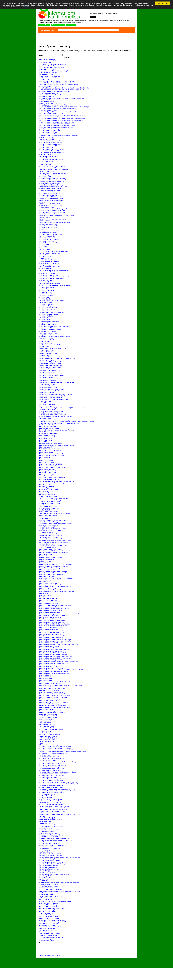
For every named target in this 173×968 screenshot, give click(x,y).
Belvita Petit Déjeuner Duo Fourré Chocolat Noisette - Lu (55, 91)
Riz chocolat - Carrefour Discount (48, 836)
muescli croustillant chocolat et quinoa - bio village (53, 571)
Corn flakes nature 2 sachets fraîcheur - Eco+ (52, 312)
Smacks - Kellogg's (44, 850)
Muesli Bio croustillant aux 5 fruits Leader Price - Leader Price (56, 591)
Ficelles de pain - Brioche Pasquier (49, 428)
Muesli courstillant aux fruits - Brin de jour (51, 602)
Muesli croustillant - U (45, 675)
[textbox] (88, 30)
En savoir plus (26, 6)
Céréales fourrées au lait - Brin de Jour (50, 190)
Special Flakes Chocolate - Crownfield (50, 853)
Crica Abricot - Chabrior (45, 343)
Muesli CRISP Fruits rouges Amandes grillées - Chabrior (55, 605)
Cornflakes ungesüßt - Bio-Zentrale (49, 321)
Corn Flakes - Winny (44, 319)
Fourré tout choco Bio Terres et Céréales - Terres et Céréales (56, 481)
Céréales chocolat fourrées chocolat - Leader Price (53, 180)
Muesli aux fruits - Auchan (46, 576)
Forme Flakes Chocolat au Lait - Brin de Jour (52, 477)
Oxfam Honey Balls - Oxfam (47, 739)
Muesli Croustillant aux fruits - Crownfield (50, 627)
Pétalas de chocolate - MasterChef (49, 757)
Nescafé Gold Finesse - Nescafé (48, 717)
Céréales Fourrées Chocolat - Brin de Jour (51, 193)
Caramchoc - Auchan (45, 164)
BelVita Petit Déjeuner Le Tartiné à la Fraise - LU (53, 95)
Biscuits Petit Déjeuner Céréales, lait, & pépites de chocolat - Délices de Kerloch (62, 118)
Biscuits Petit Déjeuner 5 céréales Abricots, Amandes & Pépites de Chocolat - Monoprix (64, 106)
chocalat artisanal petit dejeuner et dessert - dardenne (54, 222)
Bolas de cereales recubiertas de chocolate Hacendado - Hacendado (58, 135)
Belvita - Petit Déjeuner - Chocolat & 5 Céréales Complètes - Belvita (58, 84)
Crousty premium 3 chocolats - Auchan (50, 363)
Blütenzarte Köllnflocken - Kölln (48, 134)
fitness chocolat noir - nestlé (47, 435)
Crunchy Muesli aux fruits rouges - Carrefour (51, 389)
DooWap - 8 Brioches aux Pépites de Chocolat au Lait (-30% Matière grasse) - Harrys (63, 408)
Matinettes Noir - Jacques (46, 554)
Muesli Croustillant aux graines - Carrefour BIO (52, 636)
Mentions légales (50, 955)
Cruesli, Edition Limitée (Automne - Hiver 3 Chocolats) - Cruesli (57, 382)
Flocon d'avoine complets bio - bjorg (49, 449)
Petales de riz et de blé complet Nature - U (51, 785)
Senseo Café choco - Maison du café (49, 847)
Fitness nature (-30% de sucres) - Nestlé (50, 443)
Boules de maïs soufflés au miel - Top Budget (52, 149)
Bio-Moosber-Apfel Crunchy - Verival (49, 103)
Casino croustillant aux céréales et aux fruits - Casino (54, 168)
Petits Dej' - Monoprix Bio (46, 796)
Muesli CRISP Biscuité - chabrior (48, 603)
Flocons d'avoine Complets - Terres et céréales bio (53, 467)
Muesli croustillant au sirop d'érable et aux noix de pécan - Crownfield (59, 614)
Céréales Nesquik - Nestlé (46, 207)
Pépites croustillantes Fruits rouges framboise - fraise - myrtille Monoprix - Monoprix (63, 751)
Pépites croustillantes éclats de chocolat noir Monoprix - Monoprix (58, 750)
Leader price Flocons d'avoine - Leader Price (51, 539)
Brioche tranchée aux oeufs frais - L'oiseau (51, 159)
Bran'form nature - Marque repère (48, 156)
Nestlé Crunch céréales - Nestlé (48, 728)
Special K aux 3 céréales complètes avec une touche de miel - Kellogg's (59, 857)
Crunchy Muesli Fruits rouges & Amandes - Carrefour (54, 399)
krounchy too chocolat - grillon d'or (48, 537)
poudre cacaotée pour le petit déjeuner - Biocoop (53, 809)
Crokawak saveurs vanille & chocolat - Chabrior (52, 348)
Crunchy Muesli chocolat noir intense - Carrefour (52, 396)
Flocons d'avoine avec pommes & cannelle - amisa (53, 454)
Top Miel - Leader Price (45, 899)
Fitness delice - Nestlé (45, 438)
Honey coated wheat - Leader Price (49, 508)
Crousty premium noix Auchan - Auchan (50, 367)
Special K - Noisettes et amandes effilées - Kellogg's (54, 874)
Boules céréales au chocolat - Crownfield (50, 142)
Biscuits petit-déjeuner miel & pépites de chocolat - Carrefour (56, 122)
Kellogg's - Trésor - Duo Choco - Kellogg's (51, 530)
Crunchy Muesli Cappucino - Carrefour (50, 391)
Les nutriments (71, 25)
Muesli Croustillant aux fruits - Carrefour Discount (53, 625)
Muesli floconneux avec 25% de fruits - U (50, 683)
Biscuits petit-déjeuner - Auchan (48, 110)
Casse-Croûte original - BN (46, 175)
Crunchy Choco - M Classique (47, 386)
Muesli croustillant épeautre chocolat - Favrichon (53, 654)
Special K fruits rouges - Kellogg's (48, 867)
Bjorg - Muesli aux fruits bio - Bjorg (49, 129)
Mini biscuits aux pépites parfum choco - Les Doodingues (55, 564)
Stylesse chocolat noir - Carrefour (48, 884)
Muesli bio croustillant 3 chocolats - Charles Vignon (53, 590)
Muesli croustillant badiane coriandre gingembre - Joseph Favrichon (58, 644)
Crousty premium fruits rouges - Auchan (50, 365)
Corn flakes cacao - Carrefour (47, 287)
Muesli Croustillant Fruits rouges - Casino (50, 660)
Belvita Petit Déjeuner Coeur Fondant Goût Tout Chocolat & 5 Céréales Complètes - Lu (64, 88)
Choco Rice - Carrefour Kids (47, 248)
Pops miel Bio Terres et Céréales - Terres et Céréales (54, 806)
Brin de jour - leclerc (44, 158)
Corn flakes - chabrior (45, 292)
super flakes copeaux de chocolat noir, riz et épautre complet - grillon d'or (60, 891)
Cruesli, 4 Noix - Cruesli (45, 369)
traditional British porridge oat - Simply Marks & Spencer (55, 901)
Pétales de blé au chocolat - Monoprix (49, 767)
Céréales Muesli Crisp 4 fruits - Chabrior (50, 205)
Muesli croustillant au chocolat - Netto (49, 612)
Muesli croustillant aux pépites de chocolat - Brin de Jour (55, 639)
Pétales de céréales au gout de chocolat (50, 770)
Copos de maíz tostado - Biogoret (48, 275)
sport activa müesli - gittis (46, 879)
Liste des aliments (44, 25)
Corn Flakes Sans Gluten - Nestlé (48, 314)
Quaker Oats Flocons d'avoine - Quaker (50, 819)
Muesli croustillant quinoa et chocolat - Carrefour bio (54, 673)
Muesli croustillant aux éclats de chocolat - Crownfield (54, 624)
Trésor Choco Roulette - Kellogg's (48, 903)
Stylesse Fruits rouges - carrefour (48, 886)
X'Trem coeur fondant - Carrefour (48, 935)
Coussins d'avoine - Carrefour (47, 340)
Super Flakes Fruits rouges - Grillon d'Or (50, 893)
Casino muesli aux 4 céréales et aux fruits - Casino (53, 173)
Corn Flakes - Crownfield (46, 295)
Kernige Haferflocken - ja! (46, 532)
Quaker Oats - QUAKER (46, 821)
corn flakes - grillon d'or (45, 302)
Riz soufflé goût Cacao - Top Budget (49, 843)
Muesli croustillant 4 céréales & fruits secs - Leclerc (54, 608)
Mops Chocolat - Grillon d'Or (47, 569)
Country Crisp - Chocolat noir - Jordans (50, 329)
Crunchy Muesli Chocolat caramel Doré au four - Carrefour (55, 394)
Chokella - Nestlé (43, 255)
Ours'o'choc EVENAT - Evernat (48, 738)
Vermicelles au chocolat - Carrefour (49, 916)
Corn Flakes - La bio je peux (47, 309)
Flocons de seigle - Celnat (46, 474)
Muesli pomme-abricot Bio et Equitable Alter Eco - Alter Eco (56, 694)
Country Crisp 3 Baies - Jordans (48, 323)
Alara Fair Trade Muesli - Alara (47, 66)
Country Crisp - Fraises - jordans (48, 333)
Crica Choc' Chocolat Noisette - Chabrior (50, 345)
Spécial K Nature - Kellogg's (47, 872)
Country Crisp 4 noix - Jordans (47, 324)
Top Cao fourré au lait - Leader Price (49, 898)
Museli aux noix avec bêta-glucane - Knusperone (53, 711)
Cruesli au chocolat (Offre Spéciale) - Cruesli (51, 375)
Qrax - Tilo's (42, 816)
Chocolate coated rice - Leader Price (49, 253)
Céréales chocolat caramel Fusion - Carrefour (52, 178)
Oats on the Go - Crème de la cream (49, 734)
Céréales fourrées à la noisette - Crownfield (51, 188)
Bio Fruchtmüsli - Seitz (45, 100)
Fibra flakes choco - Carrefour (47, 426)
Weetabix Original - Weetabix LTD (48, 925)
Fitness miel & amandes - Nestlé (48, 442)
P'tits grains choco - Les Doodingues (49, 745)
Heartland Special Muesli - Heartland (49, 503)
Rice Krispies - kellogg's (45, 828)
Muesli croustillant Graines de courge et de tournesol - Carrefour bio (58, 661)
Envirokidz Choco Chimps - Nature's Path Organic (53, 414)
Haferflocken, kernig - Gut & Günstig (49, 501)
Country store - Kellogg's (46, 338)
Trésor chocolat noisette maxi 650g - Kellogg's (52, 908)
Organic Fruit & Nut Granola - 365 (48, 736)
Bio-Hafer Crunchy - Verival (46, 101)
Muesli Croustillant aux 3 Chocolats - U (50, 617)
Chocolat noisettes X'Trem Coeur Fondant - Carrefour (54, 251)
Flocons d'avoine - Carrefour (47, 459)
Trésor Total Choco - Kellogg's (47, 911)
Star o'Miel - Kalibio (44, 881)
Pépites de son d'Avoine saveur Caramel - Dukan (53, 753)
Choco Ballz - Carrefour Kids (47, 236)
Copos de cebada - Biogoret (47, 272)
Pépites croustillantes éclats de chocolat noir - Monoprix (55, 748)
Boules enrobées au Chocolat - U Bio (49, 151)
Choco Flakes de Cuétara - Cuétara (49, 239)
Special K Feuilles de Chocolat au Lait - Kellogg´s (53, 862)
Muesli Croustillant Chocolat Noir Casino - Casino (53, 653)
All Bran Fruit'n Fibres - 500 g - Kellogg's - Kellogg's (53, 71)
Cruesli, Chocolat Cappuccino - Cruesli (50, 380)
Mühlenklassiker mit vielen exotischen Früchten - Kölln (54, 707)
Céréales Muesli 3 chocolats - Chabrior (50, 203)
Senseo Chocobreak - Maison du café (49, 848)
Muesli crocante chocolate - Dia (48, 607)
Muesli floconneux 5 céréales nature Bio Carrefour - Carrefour (56, 682)
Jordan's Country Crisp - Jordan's (48, 511)
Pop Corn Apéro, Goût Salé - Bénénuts (50, 802)
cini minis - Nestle (44, 258)
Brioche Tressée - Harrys (46, 161)
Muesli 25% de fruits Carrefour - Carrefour (51, 574)
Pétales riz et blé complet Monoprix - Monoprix (52, 792)
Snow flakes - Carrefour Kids (47, 852)
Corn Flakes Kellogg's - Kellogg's (48, 307)
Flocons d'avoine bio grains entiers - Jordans (51, 455)
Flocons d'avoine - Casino (46, 460)
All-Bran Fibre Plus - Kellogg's (47, 69)
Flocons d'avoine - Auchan (46, 452)
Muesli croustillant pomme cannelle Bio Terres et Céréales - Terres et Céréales (61, 670)
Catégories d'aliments (58, 25)
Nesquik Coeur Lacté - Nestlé (47, 721)
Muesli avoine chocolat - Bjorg (47, 588)
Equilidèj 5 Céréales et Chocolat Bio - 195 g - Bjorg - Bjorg (55, 416)
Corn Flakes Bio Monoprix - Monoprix (49, 283)
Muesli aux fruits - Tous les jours (48, 583)
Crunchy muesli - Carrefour (46, 392)
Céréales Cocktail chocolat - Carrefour (50, 183)
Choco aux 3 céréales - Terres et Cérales (50, 234)
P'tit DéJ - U (42, 743)
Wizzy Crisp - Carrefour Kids (47, 928)
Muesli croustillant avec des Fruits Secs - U (51, 642)
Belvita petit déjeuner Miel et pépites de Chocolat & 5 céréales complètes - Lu (61, 98)
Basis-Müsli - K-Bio (44, 79)
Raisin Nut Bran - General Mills (47, 825)
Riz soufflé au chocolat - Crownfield (49, 842)
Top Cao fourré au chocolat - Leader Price (51, 896)
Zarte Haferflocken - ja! (45, 939)
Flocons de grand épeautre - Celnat (49, 471)
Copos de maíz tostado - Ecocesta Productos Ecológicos (55, 277)
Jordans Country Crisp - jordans (48, 515)
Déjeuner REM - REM (45, 401)
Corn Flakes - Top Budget (46, 316)
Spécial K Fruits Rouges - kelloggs (49, 869)
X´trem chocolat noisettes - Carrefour (49, 933)
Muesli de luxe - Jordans (46, 678)
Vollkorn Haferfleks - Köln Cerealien (49, 918)
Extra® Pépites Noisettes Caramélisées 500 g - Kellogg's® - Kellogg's (59, 423)
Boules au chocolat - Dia (46, 137)
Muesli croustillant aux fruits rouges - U (50, 634)
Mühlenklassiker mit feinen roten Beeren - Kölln (52, 705)
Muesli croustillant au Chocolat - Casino (50, 610)
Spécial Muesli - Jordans (46, 877)
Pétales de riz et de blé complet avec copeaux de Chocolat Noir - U (58, 784)
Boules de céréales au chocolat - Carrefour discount (54, 146)
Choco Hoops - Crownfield (46, 241)
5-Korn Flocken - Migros (45, 62)
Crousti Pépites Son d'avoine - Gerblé (49, 357)
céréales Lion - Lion (44, 202)
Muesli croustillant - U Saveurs (47, 677)
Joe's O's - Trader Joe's (45, 510)
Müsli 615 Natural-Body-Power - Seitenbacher (52, 712)
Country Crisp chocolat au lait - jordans (50, 328)
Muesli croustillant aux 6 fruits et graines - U (51, 622)
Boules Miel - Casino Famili (46, 154)
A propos (41, 955)
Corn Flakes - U (43, 317)
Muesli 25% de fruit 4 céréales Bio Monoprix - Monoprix (55, 573)
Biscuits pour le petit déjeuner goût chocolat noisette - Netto (56, 127)
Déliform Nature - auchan (46, 403)
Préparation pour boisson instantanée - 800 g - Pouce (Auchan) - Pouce (59, 814)
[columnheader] (66, 57)
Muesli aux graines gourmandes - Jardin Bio (51, 585)
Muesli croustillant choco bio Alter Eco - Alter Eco (53, 648)
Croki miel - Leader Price (46, 350)
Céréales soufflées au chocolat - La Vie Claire (52, 210)
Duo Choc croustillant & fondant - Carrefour (51, 411)
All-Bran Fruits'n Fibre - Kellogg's (48, 72)
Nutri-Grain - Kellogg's (45, 733)
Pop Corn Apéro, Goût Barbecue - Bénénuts (51, 799)
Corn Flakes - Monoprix (45, 311)
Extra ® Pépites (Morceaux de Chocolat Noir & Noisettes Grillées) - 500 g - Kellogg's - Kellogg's (66, 421)
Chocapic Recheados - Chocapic (48, 232)
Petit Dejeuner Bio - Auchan (47, 794)
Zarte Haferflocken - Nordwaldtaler (48, 940)
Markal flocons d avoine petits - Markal (50, 549)
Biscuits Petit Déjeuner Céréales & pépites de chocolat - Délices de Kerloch (60, 120)
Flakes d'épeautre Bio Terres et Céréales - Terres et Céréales (56, 445)
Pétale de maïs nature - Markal (47, 760)
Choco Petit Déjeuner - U (46, 244)
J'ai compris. (162, 3)
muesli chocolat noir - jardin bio (48, 600)
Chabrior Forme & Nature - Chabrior (49, 214)
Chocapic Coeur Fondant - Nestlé (48, 226)
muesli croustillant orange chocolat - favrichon (52, 668)
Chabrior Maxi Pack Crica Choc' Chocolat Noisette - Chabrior (56, 215)
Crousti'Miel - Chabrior (45, 355)
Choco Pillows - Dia (44, 246)
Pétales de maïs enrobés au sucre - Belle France (53, 774)
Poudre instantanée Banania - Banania (50, 813)
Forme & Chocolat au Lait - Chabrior (49, 476)
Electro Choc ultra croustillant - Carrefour (50, 413)
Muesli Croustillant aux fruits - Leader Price (51, 632)
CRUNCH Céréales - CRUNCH (47, 384)
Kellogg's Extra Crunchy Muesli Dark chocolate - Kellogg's (55, 523)
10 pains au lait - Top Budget (47, 59)
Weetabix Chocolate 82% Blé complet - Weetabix (53, 922)
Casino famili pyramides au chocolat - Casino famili (53, 169)
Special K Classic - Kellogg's (47, 859)
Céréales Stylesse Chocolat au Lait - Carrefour (52, 212)
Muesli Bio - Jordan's (45, 595)
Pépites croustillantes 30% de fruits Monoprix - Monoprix (55, 746)
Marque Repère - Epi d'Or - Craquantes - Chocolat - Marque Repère (58, 551)
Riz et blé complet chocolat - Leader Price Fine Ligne (54, 838)
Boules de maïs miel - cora (46, 147)
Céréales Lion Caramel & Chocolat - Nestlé (51, 198)
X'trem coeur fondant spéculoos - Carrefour (51, 937)
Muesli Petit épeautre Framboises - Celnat (51, 692)
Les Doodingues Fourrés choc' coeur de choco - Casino (55, 540)
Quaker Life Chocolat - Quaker (47, 818)
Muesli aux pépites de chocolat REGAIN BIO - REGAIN (55, 586)
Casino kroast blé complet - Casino (49, 171)
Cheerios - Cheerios (44, 217)
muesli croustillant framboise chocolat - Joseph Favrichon (55, 656)
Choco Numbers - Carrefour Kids (48, 243)
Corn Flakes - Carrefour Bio (46, 290)
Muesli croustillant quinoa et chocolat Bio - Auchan (53, 671)
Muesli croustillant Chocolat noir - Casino (50, 651)
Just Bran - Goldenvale (45, 518)
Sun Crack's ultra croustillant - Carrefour (50, 889)
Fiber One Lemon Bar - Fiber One (48, 425)
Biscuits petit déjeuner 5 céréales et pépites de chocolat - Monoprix (58, 108)
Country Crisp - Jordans (45, 335)
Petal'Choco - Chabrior (45, 755)
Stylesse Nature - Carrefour (46, 888)
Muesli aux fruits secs (45, 581)
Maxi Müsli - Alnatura (45, 556)
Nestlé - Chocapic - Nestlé (46, 726)
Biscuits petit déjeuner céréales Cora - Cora (51, 113)
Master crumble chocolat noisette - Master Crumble (53, 552)
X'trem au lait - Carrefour (46, 932)
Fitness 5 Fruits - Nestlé (46, 432)
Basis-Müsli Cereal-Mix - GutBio (48, 78)
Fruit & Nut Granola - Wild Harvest (48, 491)
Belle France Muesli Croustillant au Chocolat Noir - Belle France (57, 81)
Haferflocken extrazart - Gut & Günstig (50, 500)
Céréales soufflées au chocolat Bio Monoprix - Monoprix (55, 209)
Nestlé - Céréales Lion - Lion (47, 724)
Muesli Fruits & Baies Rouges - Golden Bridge (52, 688)
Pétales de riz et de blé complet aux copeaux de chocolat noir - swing (59, 782)
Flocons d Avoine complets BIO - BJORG (51, 464)
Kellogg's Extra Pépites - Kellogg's (48, 525)
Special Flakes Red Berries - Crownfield (50, 855)
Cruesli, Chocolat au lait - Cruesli (48, 379)
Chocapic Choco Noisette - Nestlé (48, 224)
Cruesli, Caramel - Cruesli (46, 377)
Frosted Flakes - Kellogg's (46, 486)
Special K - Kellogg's (45, 871)
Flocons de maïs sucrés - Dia (47, 472)
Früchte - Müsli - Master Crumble (48, 489)
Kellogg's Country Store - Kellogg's (49, 522)
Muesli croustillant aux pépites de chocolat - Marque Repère (56, 641)
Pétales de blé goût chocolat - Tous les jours (51, 768)
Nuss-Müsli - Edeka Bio (45, 731)
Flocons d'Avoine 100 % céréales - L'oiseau (51, 450)
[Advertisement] (74, 38)
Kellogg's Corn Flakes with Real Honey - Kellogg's (53, 520)
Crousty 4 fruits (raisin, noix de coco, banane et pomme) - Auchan (58, 362)
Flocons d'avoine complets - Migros (49, 466)
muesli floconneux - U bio (46, 687)
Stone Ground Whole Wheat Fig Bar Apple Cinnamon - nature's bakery (59, 882)
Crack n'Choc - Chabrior (45, 341)
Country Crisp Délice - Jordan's (47, 331)
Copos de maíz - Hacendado (47, 273)
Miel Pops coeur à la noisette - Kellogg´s (50, 557)
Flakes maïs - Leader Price (46, 447)
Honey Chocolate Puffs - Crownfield (49, 506)
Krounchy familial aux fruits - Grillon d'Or (50, 535)
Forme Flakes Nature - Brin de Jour (49, 479)
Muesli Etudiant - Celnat (45, 680)
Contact (58, 955)
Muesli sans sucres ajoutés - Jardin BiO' (50, 700)
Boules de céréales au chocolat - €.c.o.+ (50, 144)
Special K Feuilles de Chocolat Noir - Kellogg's (52, 864)
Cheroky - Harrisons (44, 221)
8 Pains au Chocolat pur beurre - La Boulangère (52, 64)
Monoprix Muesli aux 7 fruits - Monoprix (50, 568)
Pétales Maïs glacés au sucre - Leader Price (51, 787)
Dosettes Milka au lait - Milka (47, 409)
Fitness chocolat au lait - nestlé (48, 433)
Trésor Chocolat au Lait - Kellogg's (48, 905)
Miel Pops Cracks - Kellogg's (47, 559)
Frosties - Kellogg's (44, 488)
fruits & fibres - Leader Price (47, 494)
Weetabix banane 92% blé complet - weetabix (52, 920)
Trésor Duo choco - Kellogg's (47, 910)
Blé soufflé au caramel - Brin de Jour (49, 130)
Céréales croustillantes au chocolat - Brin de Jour (53, 186)
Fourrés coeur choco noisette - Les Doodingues (52, 483)
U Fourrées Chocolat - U (46, 913)
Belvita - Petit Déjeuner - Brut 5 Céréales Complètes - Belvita (56, 83)
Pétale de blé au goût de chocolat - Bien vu (51, 758)
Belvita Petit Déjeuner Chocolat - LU (49, 86)
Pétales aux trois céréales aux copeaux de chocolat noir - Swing (57, 762)
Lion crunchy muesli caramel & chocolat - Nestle (53, 546)
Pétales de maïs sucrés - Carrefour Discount (51, 775)
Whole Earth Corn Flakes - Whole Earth (50, 927)
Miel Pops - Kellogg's (45, 561)
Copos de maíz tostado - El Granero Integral (51, 278)
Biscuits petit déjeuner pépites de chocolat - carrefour (54, 124)
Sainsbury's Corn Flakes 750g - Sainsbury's (51, 845)
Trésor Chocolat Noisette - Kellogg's (49, 906)
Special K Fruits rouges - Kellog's (48, 865)
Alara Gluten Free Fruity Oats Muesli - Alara (51, 67)
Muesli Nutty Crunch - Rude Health (49, 690)
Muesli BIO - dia (43, 593)
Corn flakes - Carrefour (45, 289)
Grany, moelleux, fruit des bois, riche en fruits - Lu (53, 498)
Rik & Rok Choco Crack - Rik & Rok (49, 830)
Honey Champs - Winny (45, 505)
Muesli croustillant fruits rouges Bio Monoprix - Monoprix (55, 658)
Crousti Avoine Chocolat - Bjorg (48, 353)
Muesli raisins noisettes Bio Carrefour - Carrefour (53, 697)
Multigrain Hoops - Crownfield (47, 709)
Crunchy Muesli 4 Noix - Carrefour (48, 387)
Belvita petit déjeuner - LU (46, 96)
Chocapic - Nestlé (44, 229)
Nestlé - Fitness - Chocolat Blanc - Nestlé (51, 729)
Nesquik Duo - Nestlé (45, 722)
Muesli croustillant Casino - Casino (49, 646)
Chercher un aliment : (49, 30)
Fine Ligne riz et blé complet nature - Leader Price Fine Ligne (56, 430)
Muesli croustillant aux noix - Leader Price (51, 637)
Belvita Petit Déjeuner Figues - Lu (48, 93)
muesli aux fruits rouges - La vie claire (50, 580)
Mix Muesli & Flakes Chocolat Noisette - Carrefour (53, 566)
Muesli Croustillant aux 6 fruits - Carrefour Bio (52, 620)
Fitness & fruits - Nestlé (45, 440)
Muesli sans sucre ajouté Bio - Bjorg (49, 699)
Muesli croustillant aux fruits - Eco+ (49, 629)
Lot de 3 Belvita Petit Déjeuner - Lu (49, 547)
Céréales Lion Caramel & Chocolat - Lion (50, 197)
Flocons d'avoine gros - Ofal (47, 469)
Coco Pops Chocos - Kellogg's (47, 260)
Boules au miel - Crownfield (46, 139)
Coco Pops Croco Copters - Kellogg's (49, 263)
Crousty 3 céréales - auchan (47, 360)
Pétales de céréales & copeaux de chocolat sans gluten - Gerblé (57, 772)
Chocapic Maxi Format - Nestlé (48, 227)
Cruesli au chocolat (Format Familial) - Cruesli (52, 374)
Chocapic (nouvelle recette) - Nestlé (49, 231)
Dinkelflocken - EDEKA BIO (47, 404)
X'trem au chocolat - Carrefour (47, 930)
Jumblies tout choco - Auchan (47, 517)
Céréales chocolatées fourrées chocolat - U (51, 181)
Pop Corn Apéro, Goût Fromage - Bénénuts (51, 801)
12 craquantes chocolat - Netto (47, 61)
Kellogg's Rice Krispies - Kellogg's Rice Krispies (52, 528)
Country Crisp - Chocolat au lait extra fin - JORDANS (54, 326)
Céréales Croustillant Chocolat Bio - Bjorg (51, 185)
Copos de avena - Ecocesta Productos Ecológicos (53, 270)
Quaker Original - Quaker (46, 823)
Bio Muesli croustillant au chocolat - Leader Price (53, 105)
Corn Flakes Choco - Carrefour (47, 294)
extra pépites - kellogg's (45, 418)
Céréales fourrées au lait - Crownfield (49, 192)
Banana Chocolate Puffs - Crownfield (49, 76)
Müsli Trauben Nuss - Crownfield (48, 714)
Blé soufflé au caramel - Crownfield (49, 132)
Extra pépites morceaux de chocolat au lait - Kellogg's (54, 420)
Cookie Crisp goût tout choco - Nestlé (49, 266)
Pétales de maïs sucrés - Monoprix (49, 777)
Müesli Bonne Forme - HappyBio (48, 598)
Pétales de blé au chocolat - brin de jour (50, 763)
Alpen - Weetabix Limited (46, 74)
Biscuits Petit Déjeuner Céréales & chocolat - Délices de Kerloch (57, 112)
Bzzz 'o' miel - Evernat (45, 163)
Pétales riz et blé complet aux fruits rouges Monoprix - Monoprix (57, 791)
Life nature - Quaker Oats (46, 544)
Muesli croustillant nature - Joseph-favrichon (51, 665)
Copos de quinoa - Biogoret (46, 280)
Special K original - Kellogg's (47, 876)
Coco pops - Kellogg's (45, 265)
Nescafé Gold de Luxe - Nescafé (48, 716)
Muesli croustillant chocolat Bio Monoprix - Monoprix (54, 649)
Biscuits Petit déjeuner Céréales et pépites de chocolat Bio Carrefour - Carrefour (62, 115)
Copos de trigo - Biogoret (46, 282)
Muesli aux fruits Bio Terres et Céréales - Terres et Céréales (56, 578)
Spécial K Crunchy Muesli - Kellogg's (49, 860)
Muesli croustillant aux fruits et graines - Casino (52, 631)
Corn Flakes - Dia (44, 297)
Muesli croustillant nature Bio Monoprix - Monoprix (53, 663)
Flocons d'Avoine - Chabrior (46, 462)
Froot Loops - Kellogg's (45, 484)
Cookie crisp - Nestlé (45, 268)
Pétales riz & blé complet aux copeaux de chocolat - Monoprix (57, 789)
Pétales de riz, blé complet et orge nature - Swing (53, 779)
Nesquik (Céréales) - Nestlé (46, 719)
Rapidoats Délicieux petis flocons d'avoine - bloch (53, 826)
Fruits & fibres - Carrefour (46, 493)
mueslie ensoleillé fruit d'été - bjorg (49, 704)
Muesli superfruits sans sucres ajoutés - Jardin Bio (53, 702)
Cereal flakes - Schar (45, 176)
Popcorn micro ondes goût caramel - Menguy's (52, 804)
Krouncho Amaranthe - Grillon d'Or (48, 534)
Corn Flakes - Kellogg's (45, 306)
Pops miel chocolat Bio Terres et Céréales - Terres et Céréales (57, 808)
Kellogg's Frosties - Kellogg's (47, 527)
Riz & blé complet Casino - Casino (48, 833)
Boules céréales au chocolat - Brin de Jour (51, 141)
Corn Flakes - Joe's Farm (46, 304)
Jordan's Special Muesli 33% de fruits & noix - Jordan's (54, 513)
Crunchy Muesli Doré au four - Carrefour (50, 397)
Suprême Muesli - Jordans (46, 894)
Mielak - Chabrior (43, 563)
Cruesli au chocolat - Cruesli (47, 372)
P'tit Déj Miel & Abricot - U (46, 741)
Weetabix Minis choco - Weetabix (48, 923)
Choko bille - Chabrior (45, 256)
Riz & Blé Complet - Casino (46, 831)
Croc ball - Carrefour (44, 346)
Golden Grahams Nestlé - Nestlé (48, 496)
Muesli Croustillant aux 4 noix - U (48, 619)
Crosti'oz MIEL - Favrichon (46, 352)
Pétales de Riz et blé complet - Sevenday (51, 780)
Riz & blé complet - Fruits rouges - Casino (51, 835)
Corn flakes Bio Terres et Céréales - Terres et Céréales (54, 285)
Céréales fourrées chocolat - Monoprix (50, 195)
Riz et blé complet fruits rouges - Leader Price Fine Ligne (55, 840)
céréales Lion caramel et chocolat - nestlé (51, 200)
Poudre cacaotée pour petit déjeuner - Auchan (52, 811)
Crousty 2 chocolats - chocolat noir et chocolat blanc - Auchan (57, 358)
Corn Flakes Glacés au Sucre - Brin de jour (51, 300)
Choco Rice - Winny (44, 249)
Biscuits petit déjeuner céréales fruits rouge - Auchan (54, 117)
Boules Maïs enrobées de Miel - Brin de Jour (51, 152)
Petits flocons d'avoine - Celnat (48, 797)
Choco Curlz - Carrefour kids (47, 238)
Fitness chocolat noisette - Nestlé (48, 437)
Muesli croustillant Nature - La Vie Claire (50, 666)
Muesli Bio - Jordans (44, 597)
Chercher (41, 55)
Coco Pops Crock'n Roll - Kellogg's (49, 261)
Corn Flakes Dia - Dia (45, 299)
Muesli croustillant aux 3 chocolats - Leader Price (53, 615)
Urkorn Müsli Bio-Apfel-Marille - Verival (50, 915)
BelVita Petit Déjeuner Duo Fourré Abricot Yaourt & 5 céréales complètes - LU (61, 89)
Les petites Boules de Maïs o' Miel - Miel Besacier (53, 542)
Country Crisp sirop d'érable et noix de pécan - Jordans (54, 336)
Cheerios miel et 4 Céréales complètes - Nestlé (52, 219)
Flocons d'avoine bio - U (45, 457)
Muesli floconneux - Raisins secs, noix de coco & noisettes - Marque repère (60, 685)
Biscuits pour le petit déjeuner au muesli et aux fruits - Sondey (57, 125)
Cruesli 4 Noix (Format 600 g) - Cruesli (50, 370)
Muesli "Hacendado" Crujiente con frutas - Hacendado (54, 695)
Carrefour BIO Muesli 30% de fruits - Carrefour (52, 166)
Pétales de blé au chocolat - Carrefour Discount (52, 765)
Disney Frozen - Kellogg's (46, 406)
